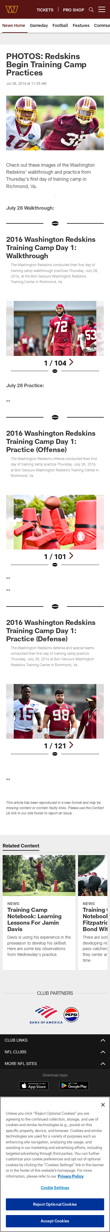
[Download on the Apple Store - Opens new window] (34, 1086)
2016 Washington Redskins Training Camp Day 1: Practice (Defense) (51, 630)
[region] (55, 1164)
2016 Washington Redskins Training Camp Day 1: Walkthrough (51, 247)
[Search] (91, 9)
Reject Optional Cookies (55, 1204)
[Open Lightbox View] (55, 337)
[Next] (71, 362)
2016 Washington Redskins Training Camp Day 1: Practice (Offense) (51, 441)
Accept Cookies (55, 1221)
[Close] (103, 1104)
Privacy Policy (71, 1176)
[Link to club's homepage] (12, 7)
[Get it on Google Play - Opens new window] (74, 1088)
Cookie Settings (55, 1187)
